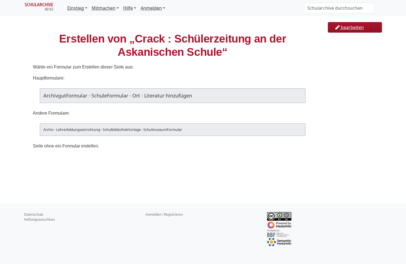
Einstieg (75, 8)
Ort (136, 95)
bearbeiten (352, 27)
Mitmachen (103, 8)
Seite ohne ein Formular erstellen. (66, 146)
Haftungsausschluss (39, 219)
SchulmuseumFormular (162, 129)
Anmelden (151, 8)
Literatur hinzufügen (168, 95)
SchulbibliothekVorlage (122, 129)
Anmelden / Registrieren (164, 214)
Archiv (48, 129)
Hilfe (128, 8)
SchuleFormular (109, 95)
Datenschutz (33, 214)
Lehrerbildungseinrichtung (78, 129)
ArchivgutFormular (65, 95)
